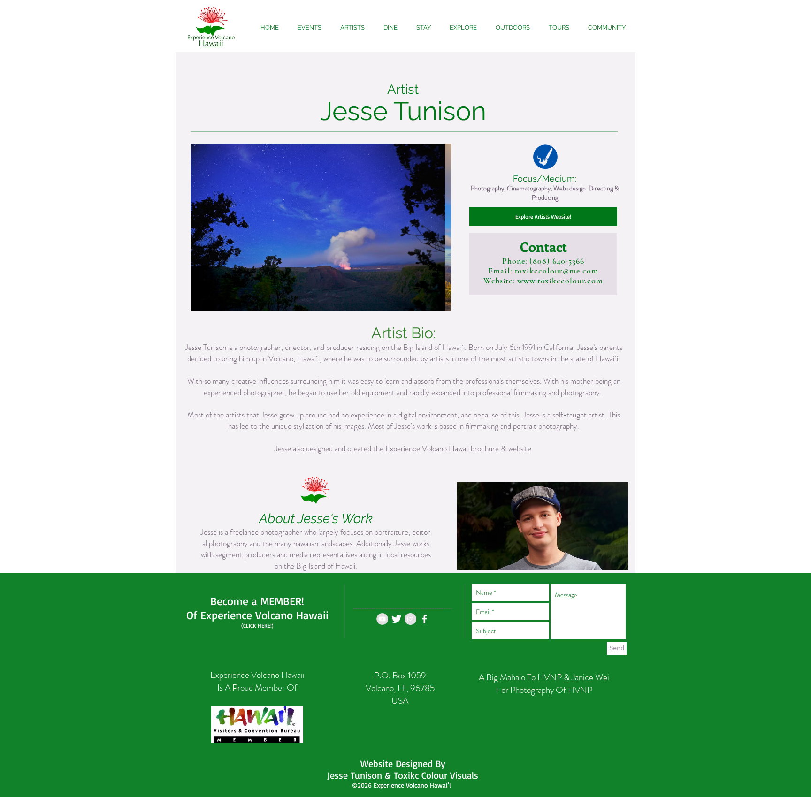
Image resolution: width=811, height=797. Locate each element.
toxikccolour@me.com (556, 271)
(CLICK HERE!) (257, 625)
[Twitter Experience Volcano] (396, 619)
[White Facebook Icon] (424, 619)
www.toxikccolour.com (560, 280)
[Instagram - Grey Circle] (410, 619)
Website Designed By (402, 763)
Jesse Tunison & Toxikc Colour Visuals (402, 775)
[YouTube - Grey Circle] (382, 619)
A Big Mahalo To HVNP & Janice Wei (544, 677)
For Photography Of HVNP (544, 689)
